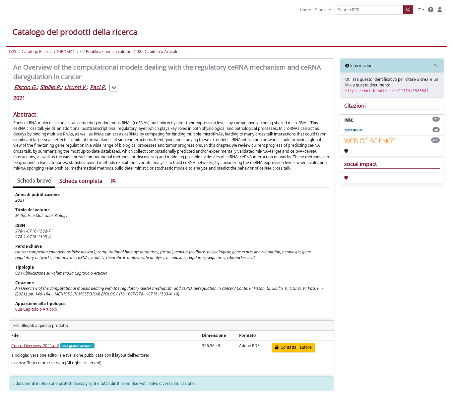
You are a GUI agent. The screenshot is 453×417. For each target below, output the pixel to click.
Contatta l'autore (295, 347)
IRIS (12, 51)
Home (305, 10)
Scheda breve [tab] (34, 180)
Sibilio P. (50, 87)
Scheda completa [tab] (80, 180)
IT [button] (419, 10)
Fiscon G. (25, 87)
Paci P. (98, 87)
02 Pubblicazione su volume (105, 51)
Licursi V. (75, 87)
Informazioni (361, 65)
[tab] (114, 181)
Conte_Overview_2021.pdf (35, 345)
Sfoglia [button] (321, 10)
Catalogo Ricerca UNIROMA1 (48, 51)
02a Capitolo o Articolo (157, 51)
